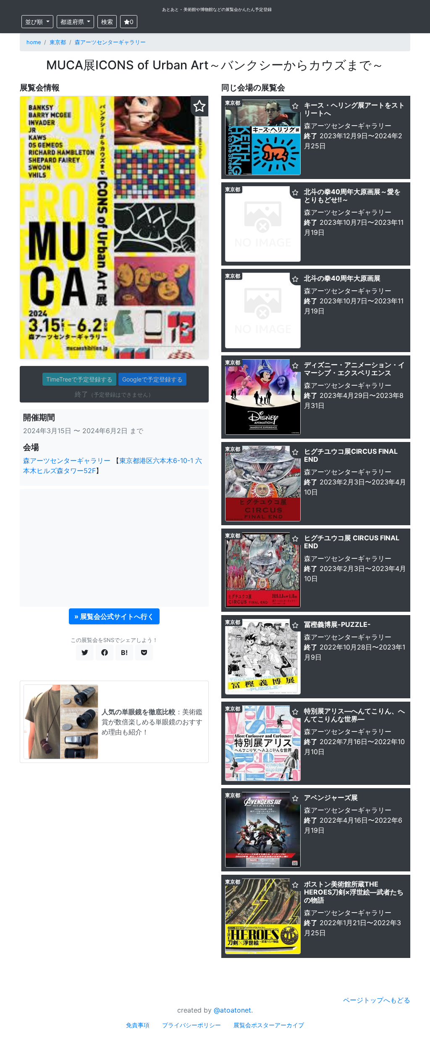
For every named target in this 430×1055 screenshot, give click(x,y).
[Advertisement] (114, 548)
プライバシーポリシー (191, 1025)
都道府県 (73, 21)
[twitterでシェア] (85, 652)
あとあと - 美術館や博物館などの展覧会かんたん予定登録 (217, 9)
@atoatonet (232, 1010)
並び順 (35, 21)
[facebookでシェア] (104, 652)
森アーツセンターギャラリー (110, 42)
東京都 (58, 42)
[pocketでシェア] (144, 652)
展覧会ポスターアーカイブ (268, 1025)
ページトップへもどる (376, 1000)
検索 (107, 21)
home (33, 42)
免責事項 (137, 1025)
